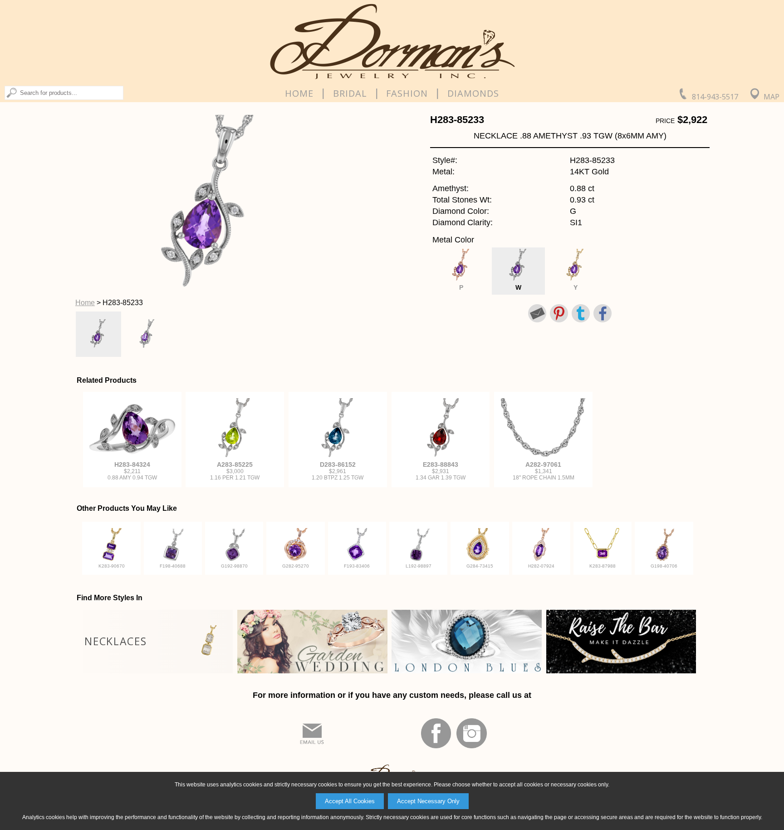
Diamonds (473, 93)
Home (299, 93)
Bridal (350, 93)
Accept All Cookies (350, 801)
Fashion (407, 93)
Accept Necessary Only (428, 801)
